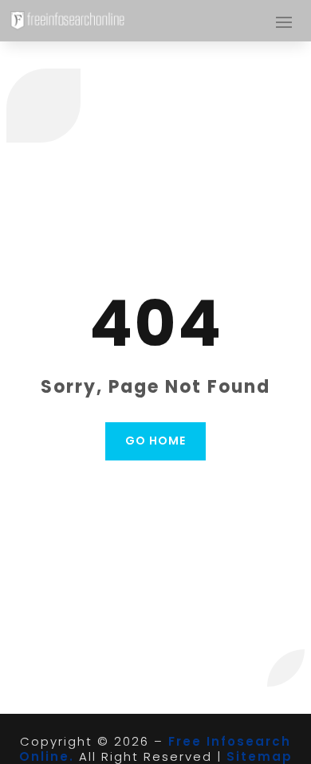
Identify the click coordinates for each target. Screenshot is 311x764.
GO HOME (155, 441)
